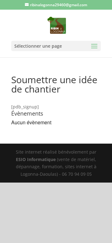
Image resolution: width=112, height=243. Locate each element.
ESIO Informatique (36, 159)
